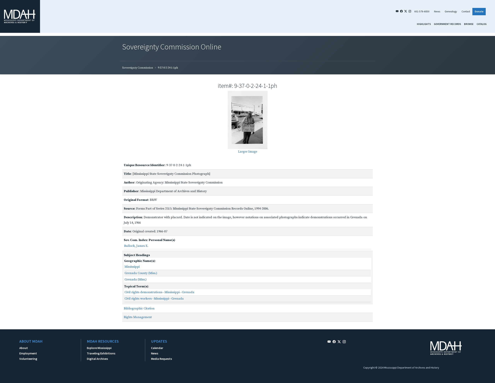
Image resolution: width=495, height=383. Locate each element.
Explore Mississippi (99, 348)
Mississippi (132, 267)
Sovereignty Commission (137, 68)
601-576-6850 (421, 11)
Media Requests (161, 359)
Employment (28, 353)
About (23, 348)
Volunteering (28, 359)
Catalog (481, 23)
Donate (479, 11)
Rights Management (138, 317)
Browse (469, 23)
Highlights (424, 23)
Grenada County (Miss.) (141, 273)
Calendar (157, 348)
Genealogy (451, 11)
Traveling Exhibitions (101, 353)
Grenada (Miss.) (136, 279)
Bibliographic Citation (139, 308)
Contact (466, 11)
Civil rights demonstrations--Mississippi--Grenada (159, 292)
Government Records (447, 23)
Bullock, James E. (136, 246)
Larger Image (247, 152)
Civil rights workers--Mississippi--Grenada (154, 299)
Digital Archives (97, 359)
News (437, 11)
